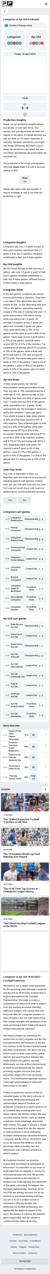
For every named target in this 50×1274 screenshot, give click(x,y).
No (24, 500)
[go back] (4, 11)
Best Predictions (30, 1235)
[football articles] (45, 789)
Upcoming (23, 1241)
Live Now (13, 1241)
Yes (10, 500)
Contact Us (32, 1253)
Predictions (17, 1235)
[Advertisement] (25, 76)
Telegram (22, 1247)
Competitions (35, 1241)
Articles (14, 1247)
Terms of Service (19, 1253)
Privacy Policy (34, 1247)
